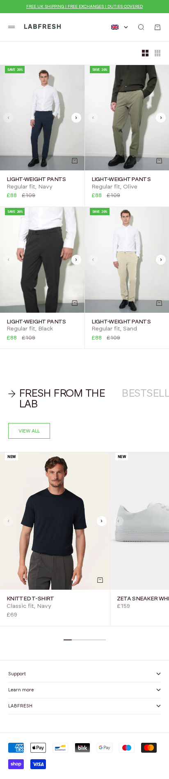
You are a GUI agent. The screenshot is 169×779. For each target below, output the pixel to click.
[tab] (60, 398)
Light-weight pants (36, 179)
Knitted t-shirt (30, 598)
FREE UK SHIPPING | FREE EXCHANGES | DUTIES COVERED (84, 7)
